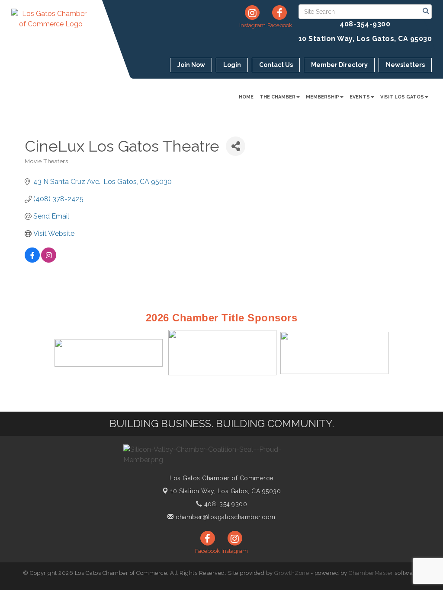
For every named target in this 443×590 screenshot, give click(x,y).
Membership (322, 97)
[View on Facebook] (32, 260)
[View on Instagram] (48, 260)
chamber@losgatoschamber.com (225, 517)
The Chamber (277, 97)
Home (246, 97)
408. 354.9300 (224, 504)
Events (360, 97)
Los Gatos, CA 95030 (225, 491)
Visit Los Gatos (402, 97)
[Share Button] (235, 146)
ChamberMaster (371, 573)
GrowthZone (291, 573)
